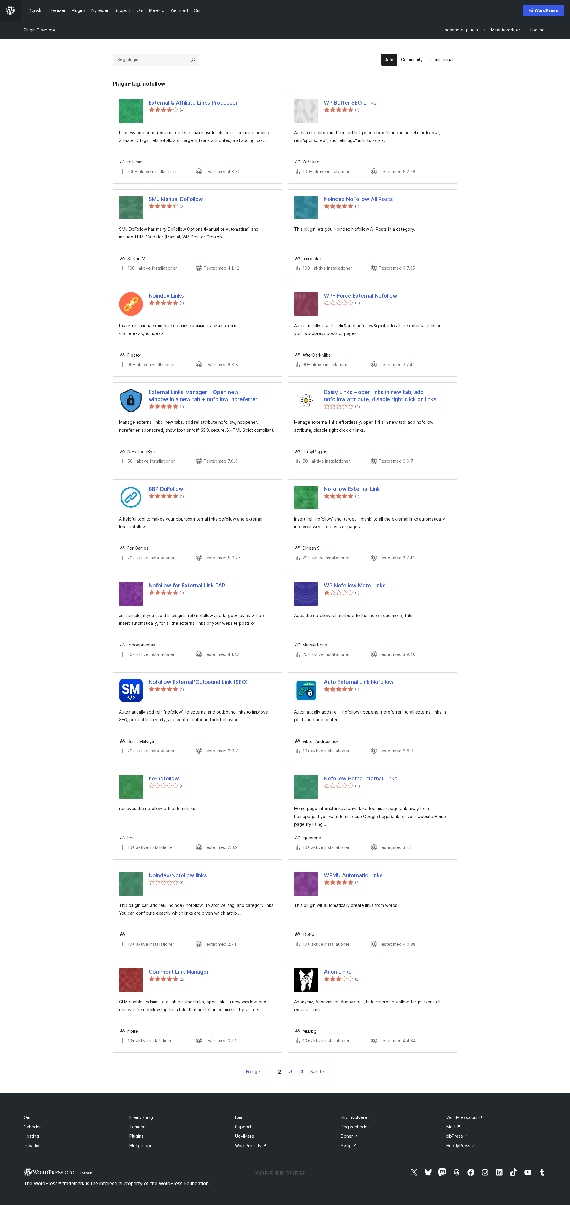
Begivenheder (355, 1126)
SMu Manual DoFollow (176, 199)
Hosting (31, 1135)
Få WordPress (543, 10)
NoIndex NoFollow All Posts (358, 199)
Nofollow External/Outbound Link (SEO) (198, 682)
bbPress (457, 1135)
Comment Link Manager (179, 972)
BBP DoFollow (166, 489)
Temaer (137, 1126)
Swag (349, 1145)
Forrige (253, 1071)
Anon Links (338, 972)
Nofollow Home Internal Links (361, 778)
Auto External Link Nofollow (359, 682)
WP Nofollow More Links (355, 585)
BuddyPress (460, 1145)
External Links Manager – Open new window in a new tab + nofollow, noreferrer (203, 395)
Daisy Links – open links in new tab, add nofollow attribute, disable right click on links (380, 395)
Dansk (86, 1173)
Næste (317, 1071)
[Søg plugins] (193, 60)
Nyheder (32, 1126)
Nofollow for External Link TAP (187, 585)
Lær (239, 1117)
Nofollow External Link (352, 489)
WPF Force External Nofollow (360, 295)
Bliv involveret (355, 1117)
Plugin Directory (39, 29)
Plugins (136, 1135)
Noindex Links (166, 295)
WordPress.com (464, 1117)
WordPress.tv (251, 1145)
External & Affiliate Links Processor (193, 102)
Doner (349, 1135)
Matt (453, 1126)
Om (27, 1117)
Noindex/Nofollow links (178, 875)
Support (243, 1126)
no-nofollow (164, 778)
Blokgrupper (141, 1145)
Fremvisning (141, 1117)
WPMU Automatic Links (353, 875)
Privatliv (31, 1145)
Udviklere (244, 1135)
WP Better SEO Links (350, 102)
